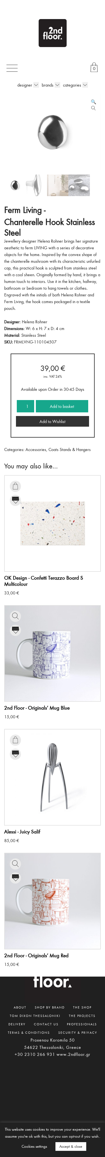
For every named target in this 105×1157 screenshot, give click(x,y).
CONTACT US (46, 1024)
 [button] (15, 486)
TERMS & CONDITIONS (29, 1032)
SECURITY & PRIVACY (77, 1032)
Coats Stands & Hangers (69, 449)
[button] (93, 101)
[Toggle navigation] (12, 68)
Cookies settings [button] (34, 1146)
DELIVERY (16, 1024)
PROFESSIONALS (82, 1024)
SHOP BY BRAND (50, 1007)
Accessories (35, 449)
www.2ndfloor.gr (73, 1054)
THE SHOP (82, 1007)
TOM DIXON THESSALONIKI (35, 1015)
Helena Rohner (34, 321)
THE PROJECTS (82, 1015)
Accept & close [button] (70, 1146)
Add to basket (62, 406)
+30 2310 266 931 (35, 1054)
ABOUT (20, 1007)
